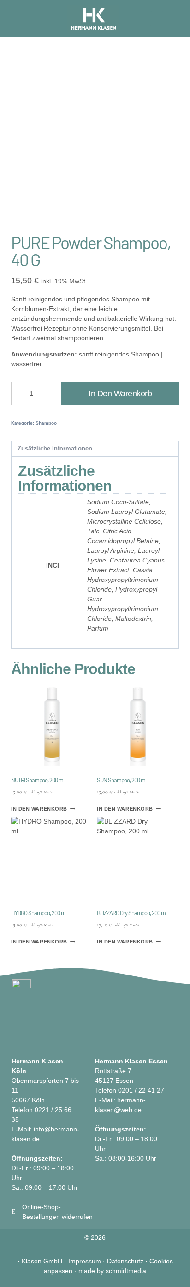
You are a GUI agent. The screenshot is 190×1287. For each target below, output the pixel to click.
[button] (156, 18)
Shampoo (46, 422)
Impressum (84, 1261)
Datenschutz (125, 1261)
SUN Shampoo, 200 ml (121, 780)
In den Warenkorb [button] (39, 808)
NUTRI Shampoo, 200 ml (37, 780)
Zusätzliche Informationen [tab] (55, 448)
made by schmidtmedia (112, 1271)
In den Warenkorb (120, 393)
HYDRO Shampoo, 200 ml (38, 913)
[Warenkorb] (18, 18)
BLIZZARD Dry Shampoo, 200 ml (131, 913)
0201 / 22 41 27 (141, 1090)
